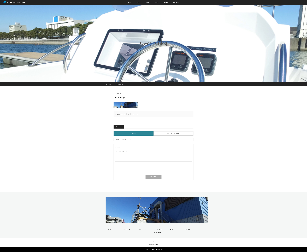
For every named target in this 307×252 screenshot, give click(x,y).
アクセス (156, 2)
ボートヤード (126, 229)
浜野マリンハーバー (157, 249)
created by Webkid (153, 244)
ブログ (110, 84)
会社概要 (166, 2)
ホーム (129, 2)
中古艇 (147, 2)
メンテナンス (142, 229)
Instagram (153, 241)
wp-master (122, 114)
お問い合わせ (176, 2)
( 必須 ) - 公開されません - (122, 151)
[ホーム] (106, 82)
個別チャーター (157, 232)
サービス (138, 2)
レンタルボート (158, 229)
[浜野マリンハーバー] (157, 222)
